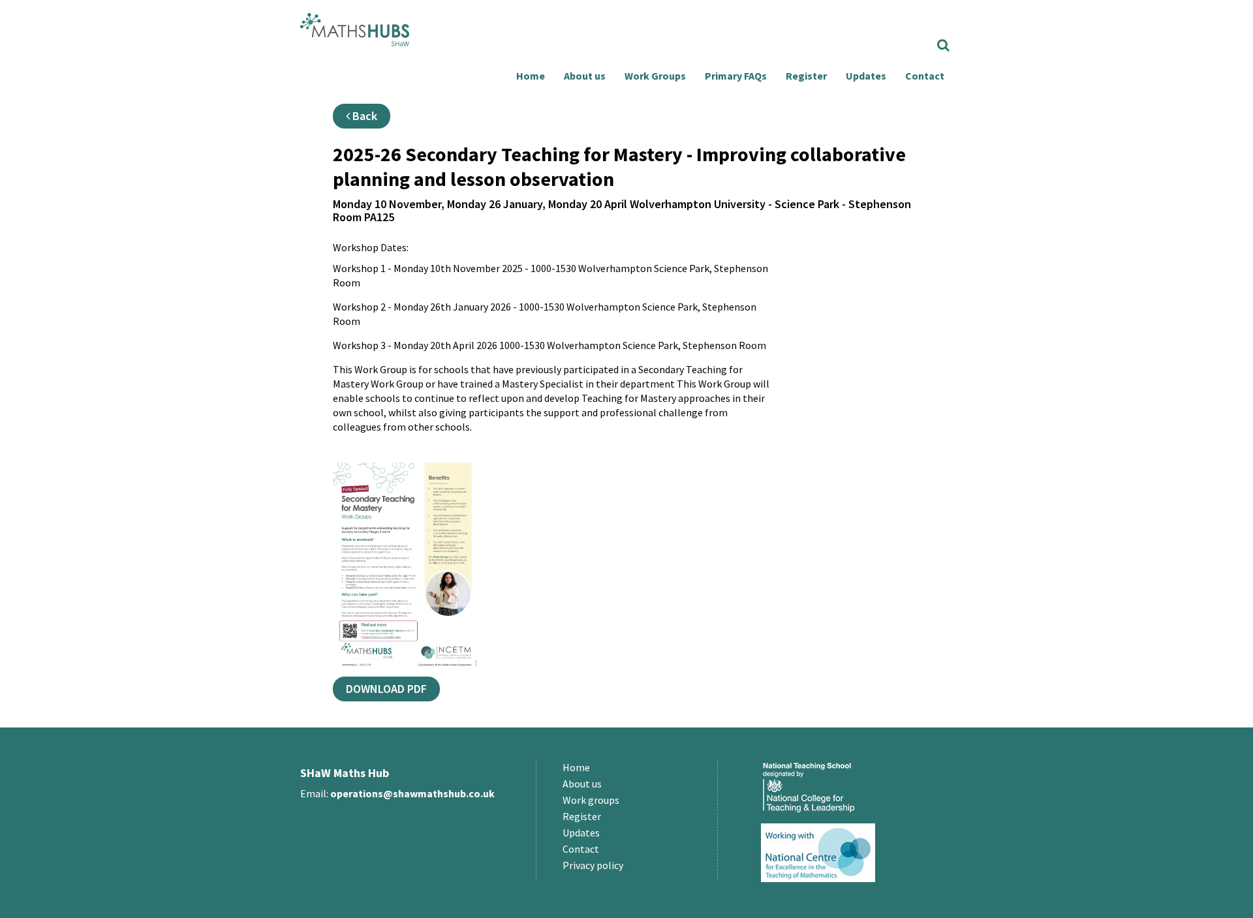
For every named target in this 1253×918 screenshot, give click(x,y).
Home (530, 75)
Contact (924, 75)
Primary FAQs (736, 75)
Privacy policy (593, 865)
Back (363, 115)
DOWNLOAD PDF (386, 688)
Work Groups (655, 75)
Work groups (591, 799)
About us (585, 75)
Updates (866, 75)
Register (806, 75)
